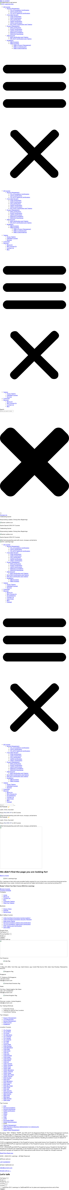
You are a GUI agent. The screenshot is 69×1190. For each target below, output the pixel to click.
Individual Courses (12, 238)
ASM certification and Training (19, 37)
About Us (10, 245)
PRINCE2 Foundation (16, 32)
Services (9, 240)
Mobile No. (3, 1182)
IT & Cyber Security (12, 15)
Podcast (9, 602)
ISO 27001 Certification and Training (21, 24)
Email (1, 936)
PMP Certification (15, 27)
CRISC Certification (16, 23)
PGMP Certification (16, 29)
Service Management (13, 8)
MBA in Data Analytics (20, 48)
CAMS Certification (16, 21)
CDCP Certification (16, 11)
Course (2, 1185)
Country (2, 1183)
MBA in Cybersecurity (20, 47)
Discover (6, 243)
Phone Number (5, 934)
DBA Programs (14, 42)
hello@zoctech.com (6, 1168)
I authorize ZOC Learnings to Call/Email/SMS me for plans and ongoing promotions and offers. (30, 1187)
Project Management (13, 26)
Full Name (3, 932)
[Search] (0, 513)
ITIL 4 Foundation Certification (19, 10)
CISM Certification (16, 18)
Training (5, 235)
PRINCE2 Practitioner (16, 34)
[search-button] (14, 805)
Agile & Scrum (11, 35)
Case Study (10, 599)
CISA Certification (15, 16)
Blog (8, 249)
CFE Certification (15, 19)
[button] (34, 119)
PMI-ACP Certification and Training (20, 39)
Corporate (6, 241)
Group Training (11, 237)
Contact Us (10, 248)
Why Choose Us (12, 246)
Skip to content (5, 1)
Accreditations (11, 595)
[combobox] (6, 411)
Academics (10, 40)
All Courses (6, 7)
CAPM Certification (16, 31)
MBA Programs (14, 43)
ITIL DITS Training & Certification (20, 13)
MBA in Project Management (22, 45)
